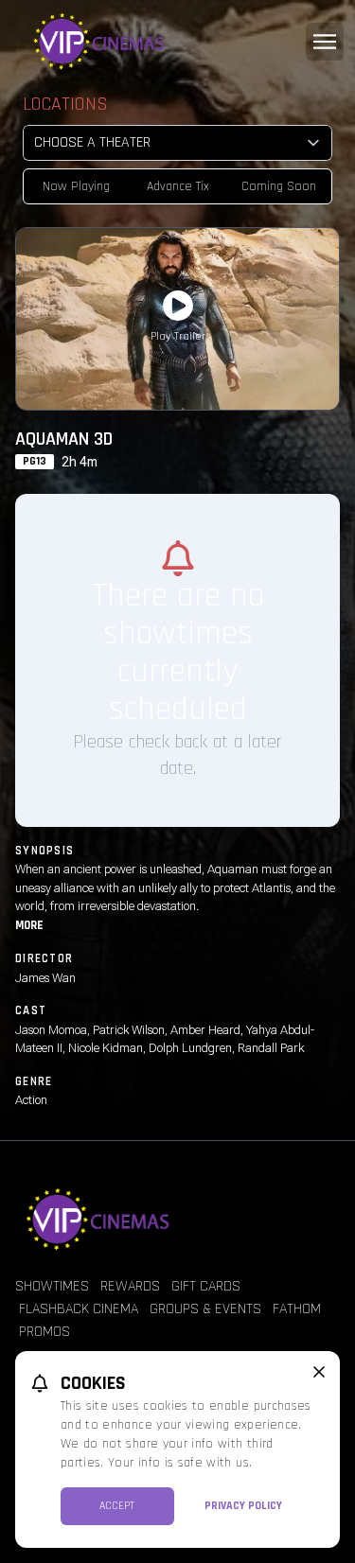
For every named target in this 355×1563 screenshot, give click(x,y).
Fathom (297, 1309)
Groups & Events (205, 1309)
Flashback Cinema (78, 1309)
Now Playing (76, 186)
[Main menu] (325, 42)
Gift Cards (205, 1286)
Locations (65, 104)
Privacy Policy (243, 1506)
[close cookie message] (319, 1371)
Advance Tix (178, 186)
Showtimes (52, 1286)
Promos (44, 1332)
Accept (116, 1506)
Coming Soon (278, 186)
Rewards (130, 1286)
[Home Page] (177, 41)
